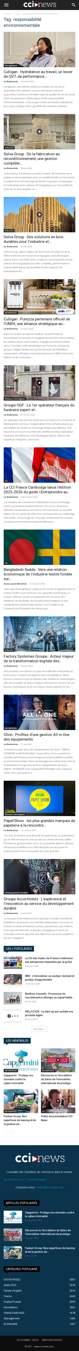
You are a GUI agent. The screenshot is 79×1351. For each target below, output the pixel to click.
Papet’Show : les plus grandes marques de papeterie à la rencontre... (39, 823)
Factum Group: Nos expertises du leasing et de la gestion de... (20, 1120)
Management (11, 65)
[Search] (74, 5)
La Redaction (11, 81)
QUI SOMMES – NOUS (28, 1340)
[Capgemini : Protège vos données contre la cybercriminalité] (21, 1060)
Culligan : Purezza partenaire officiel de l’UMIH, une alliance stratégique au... (37, 321)
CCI (6, 481)
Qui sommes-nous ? (14, 1179)
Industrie (9, 147)
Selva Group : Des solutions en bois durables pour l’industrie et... (33, 239)
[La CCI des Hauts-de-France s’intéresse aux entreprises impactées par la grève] (13, 962)
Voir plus (38, 1029)
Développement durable (16, 892)
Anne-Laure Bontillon (15, 583)
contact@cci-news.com (49, 1187)
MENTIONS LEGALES (52, 1340)
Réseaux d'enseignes (15, 399)
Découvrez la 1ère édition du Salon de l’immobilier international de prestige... (57, 1079)
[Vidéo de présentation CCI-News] (58, 1101)
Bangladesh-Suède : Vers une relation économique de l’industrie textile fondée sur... (38, 574)
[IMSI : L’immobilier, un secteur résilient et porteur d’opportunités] (13, 980)
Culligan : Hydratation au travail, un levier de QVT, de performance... (38, 74)
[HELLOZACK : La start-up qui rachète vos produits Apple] (13, 1016)
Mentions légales (37, 1179)
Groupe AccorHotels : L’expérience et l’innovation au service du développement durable (39, 903)
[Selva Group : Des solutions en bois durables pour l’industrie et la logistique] (39, 214)
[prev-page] (6, 1132)
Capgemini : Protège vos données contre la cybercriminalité (18, 1079)
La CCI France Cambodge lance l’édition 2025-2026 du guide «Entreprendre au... (37, 489)
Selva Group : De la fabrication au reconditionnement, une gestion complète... (32, 158)
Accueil (7, 13)
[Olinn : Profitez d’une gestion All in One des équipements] (39, 712)
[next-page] (12, 1132)
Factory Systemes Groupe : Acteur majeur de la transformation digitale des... (39, 658)
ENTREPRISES (11, 313)
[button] (6, 5)
